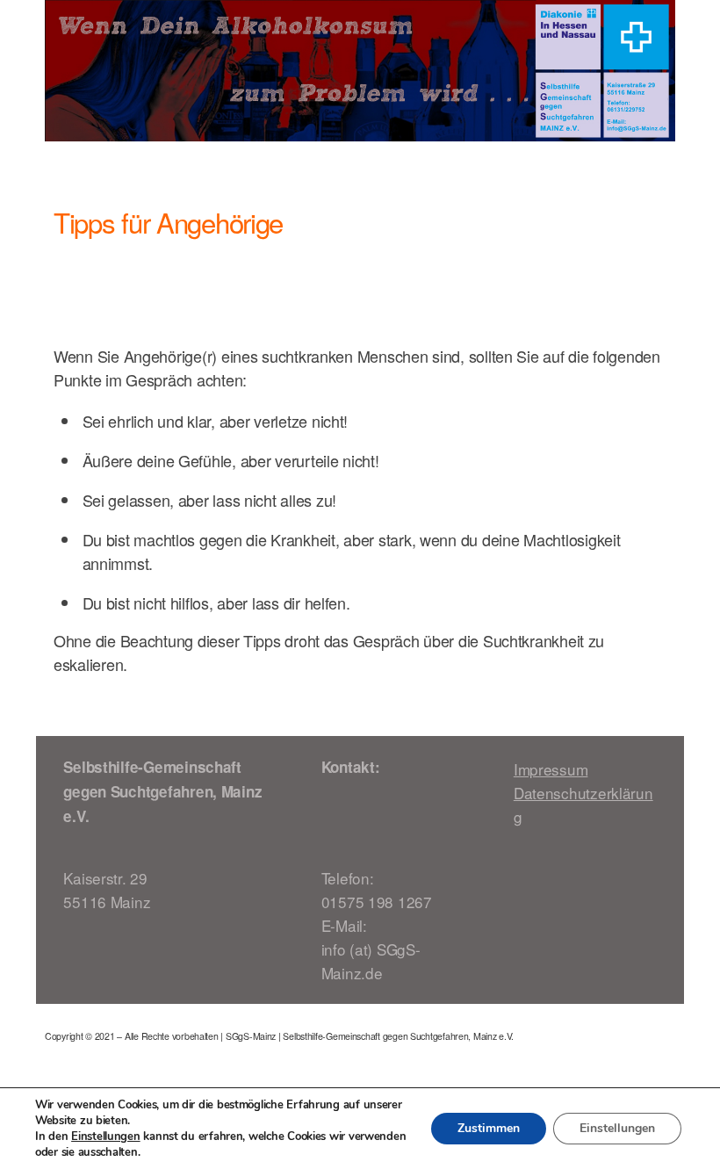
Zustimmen (488, 1128)
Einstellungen (105, 1136)
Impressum (551, 769)
